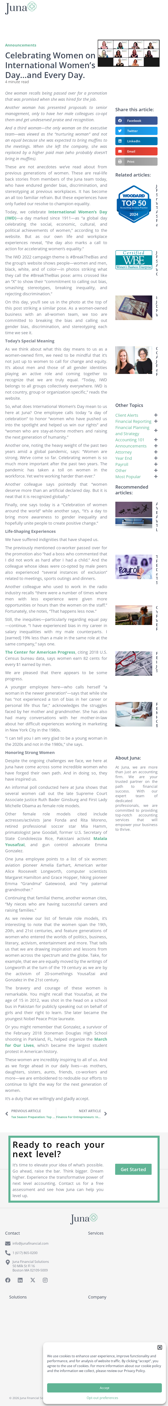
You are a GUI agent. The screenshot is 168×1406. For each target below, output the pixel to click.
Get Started (133, 1169)
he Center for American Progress (41, 652)
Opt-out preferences (102, 1398)
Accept (104, 1388)
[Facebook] (7, 1280)
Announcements (20, 45)
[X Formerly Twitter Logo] (32, 1280)
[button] (160, 1347)
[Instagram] (45, 1280)
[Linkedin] (20, 1280)
